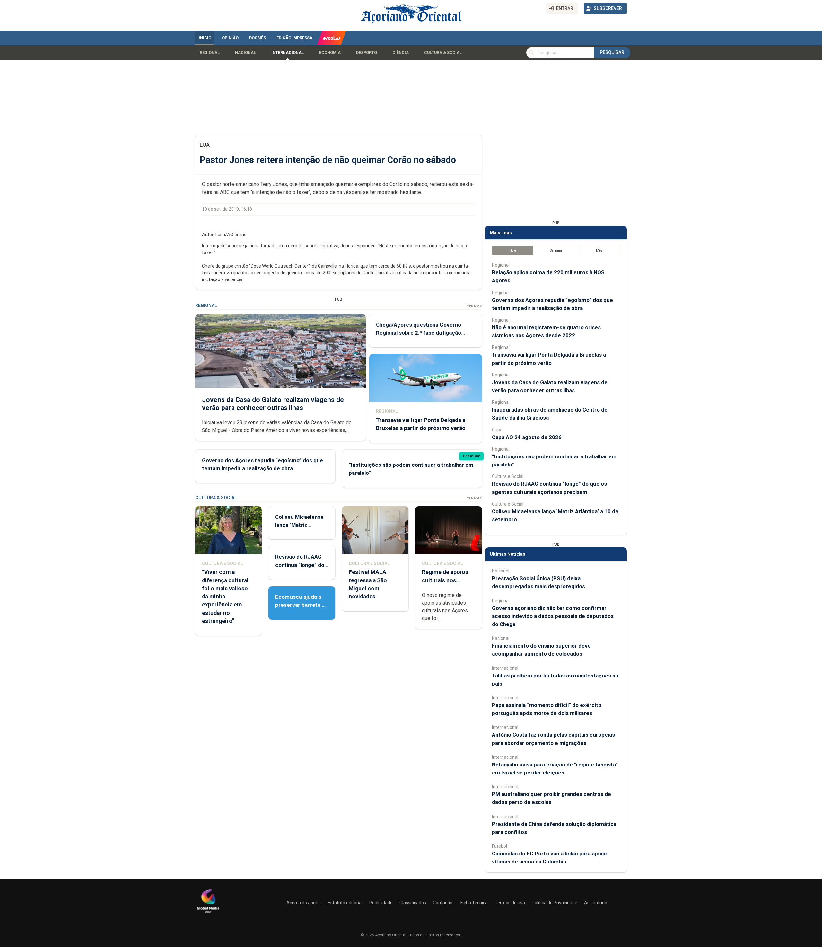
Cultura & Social (443, 52)
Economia (330, 52)
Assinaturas (596, 902)
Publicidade (381, 902)
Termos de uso (510, 902)
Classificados (412, 902)
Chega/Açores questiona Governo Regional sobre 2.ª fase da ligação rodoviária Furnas (418, 333)
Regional (210, 52)
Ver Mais (474, 306)
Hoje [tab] (512, 250)
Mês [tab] (599, 250)
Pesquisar (612, 52)
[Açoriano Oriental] (208, 913)
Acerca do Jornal (303, 902)
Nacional (245, 52)
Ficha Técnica (474, 902)
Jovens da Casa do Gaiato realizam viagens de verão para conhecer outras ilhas (273, 404)
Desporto (366, 52)
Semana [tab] (556, 250)
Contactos (443, 902)
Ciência (400, 52)
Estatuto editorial (345, 902)
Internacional (287, 52)
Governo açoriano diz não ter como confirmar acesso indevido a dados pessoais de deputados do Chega (553, 616)
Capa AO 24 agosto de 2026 (527, 437)
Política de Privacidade (554, 902)
